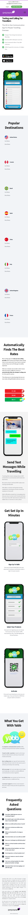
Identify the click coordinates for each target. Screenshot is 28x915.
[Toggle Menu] (24, 12)
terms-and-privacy (14, 913)
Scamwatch (16, 905)
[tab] (14, 815)
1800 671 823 (15, 2)
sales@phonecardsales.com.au (14, 3)
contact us (10, 888)
